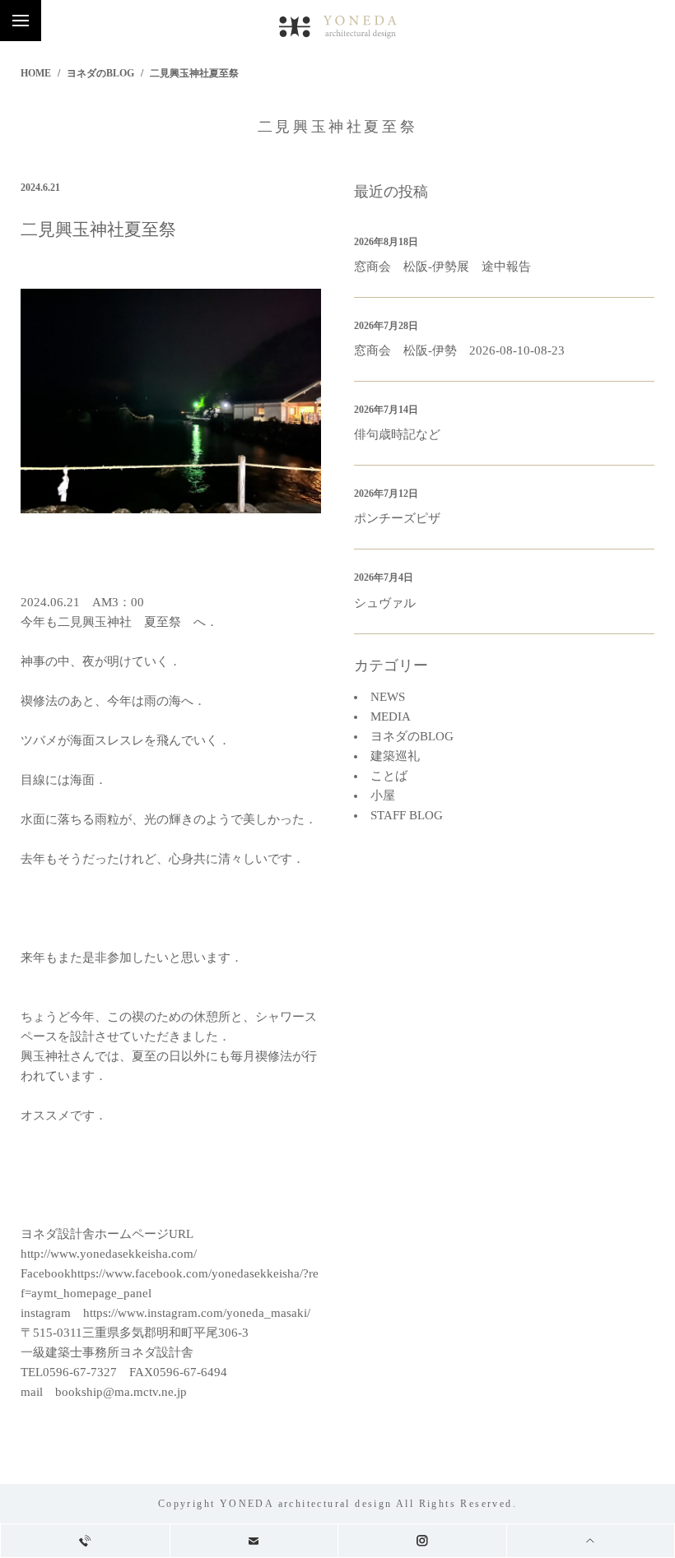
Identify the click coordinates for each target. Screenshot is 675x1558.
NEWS (387, 696)
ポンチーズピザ (397, 518)
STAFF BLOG (406, 815)
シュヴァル (385, 603)
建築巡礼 (395, 756)
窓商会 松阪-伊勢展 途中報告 (442, 266)
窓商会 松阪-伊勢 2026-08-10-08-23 (459, 350)
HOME (36, 73)
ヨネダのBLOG (100, 73)
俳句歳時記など (397, 434)
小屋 (382, 795)
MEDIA (390, 716)
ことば (388, 775)
